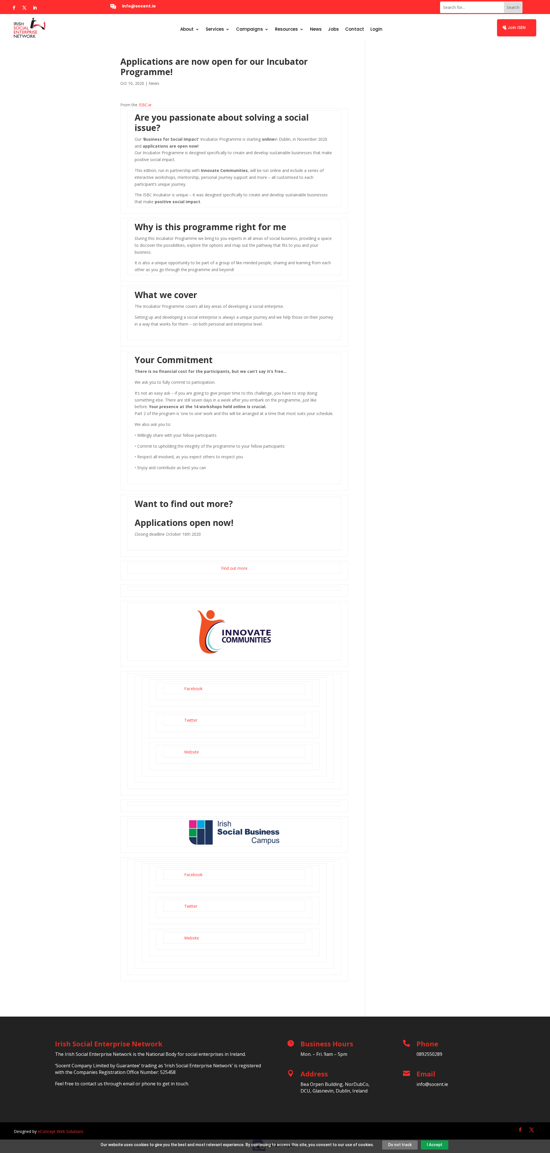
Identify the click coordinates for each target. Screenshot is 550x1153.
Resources (286, 29)
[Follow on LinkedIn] (35, 8)
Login (376, 29)
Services (215, 29)
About (187, 29)
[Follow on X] (24, 8)
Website (191, 752)
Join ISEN (517, 27)
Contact (354, 29)
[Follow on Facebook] (14, 8)
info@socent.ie (139, 6)
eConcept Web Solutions (60, 1131)
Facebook (193, 688)
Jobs (333, 29)
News (316, 29)
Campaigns (249, 29)
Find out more (234, 568)
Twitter (190, 720)
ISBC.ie (145, 104)
